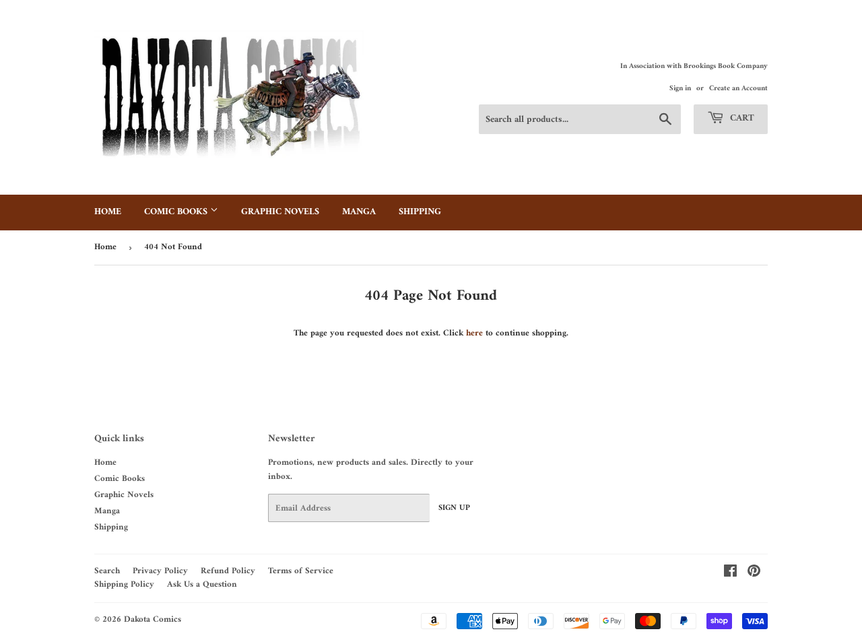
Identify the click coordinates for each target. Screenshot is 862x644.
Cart (740, 118)
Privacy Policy (160, 571)
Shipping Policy (124, 584)
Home (107, 211)
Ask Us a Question (202, 584)
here (474, 333)
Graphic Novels (280, 211)
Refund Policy (228, 571)
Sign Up (454, 508)
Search (107, 571)
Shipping (420, 211)
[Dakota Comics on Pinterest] (754, 573)
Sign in (680, 88)
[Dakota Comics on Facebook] (730, 573)
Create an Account (738, 88)
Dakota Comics (152, 619)
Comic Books (177, 211)
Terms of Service (300, 571)
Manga (359, 211)
